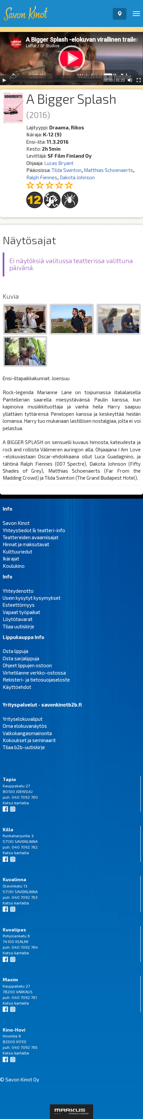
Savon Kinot (16, 523)
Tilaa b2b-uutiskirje (24, 747)
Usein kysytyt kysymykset (32, 598)
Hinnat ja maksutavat (26, 544)
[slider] (55, 80)
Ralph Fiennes (41, 177)
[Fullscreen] (138, 80)
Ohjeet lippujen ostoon (27, 665)
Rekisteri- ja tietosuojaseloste (36, 680)
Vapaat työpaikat (21, 612)
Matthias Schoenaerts (108, 170)
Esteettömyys (19, 605)
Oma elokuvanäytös (25, 726)
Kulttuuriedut (17, 552)
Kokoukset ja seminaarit (29, 740)
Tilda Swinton (66, 170)
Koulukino (14, 566)
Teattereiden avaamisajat (31, 537)
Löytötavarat (18, 619)
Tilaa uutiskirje (18, 626)
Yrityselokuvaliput (23, 719)
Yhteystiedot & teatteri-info (34, 530)
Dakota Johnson (77, 177)
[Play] (4, 80)
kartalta (21, 802)
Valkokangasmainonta (27, 733)
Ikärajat (11, 558)
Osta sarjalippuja (21, 658)
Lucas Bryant (58, 163)
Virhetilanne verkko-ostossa (34, 673)
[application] (71, 58)
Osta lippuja (15, 651)
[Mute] (130, 80)
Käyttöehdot (17, 687)
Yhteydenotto (18, 591)
